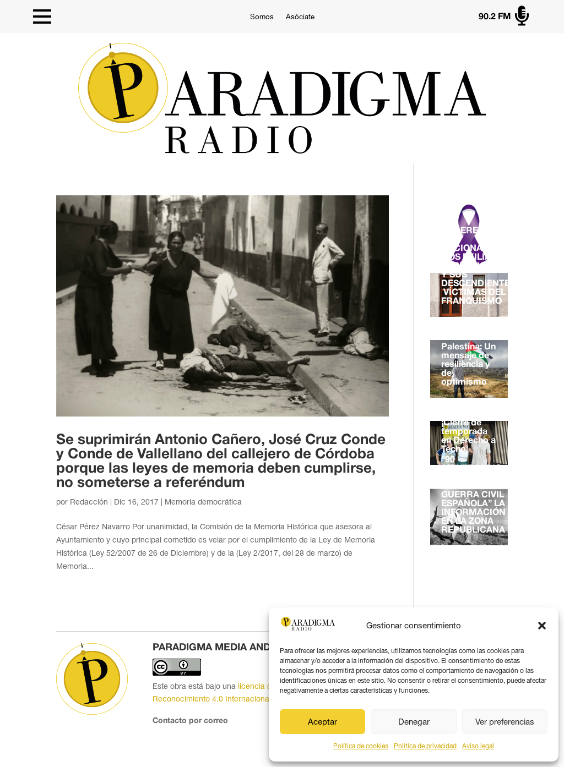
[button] (541, 625)
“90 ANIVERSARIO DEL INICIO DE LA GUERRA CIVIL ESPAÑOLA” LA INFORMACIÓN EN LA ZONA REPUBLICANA (473, 495)
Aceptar (322, 721)
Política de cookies (360, 746)
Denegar (414, 721)
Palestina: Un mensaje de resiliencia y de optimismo (468, 364)
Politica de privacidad (425, 746)
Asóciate (300, 17)
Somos (262, 17)
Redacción (89, 501)
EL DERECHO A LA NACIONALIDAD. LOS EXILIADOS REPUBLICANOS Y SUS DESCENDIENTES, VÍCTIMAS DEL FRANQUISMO (479, 266)
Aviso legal (478, 746)
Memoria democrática (203, 501)
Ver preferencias (504, 721)
